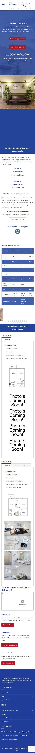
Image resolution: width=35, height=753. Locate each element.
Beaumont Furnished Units (9, 710)
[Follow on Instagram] (17, 231)
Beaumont (4, 693)
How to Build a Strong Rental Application (14, 735)
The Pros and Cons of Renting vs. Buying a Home (16, 732)
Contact (3, 714)
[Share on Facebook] (14, 54)
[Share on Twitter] (18, 54)
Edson (3, 696)
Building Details (8, 58)
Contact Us (23, 61)
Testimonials (5, 721)
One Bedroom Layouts (21, 58)
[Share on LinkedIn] (27, 54)
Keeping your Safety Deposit (10, 739)
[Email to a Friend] (21, 54)
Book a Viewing (6, 718)
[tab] (6, 339)
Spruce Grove (5, 700)
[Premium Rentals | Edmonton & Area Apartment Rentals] (20, 5)
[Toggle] (32, 693)
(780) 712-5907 (25, 620)
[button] (3, 5)
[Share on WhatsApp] (11, 54)
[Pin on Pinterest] (24, 54)
